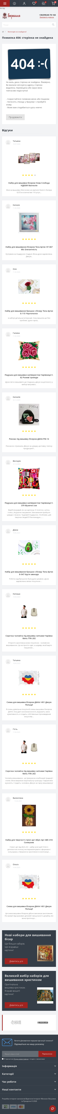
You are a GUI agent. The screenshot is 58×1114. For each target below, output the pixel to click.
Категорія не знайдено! (17, 32)
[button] (24, 3)
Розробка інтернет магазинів (13, 1099)
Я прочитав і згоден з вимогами (24, 1059)
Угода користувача (21, 1059)
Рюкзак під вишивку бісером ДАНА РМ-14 (29, 439)
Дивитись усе (16, 961)
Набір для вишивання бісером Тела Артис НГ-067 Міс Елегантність (29, 248)
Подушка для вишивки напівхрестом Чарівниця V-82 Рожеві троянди (29, 376)
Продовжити (15, 117)
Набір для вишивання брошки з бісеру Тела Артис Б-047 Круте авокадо (29, 573)
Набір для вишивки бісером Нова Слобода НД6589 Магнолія (29, 184)
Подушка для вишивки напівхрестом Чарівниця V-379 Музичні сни (29, 504)
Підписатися (47, 1054)
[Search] (53, 24)
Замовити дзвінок (47, 17)
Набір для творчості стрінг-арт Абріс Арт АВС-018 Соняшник (29, 841)
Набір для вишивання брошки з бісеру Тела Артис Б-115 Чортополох (29, 312)
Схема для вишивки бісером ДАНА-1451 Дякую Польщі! (29, 703)
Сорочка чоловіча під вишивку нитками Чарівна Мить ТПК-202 (29, 637)
